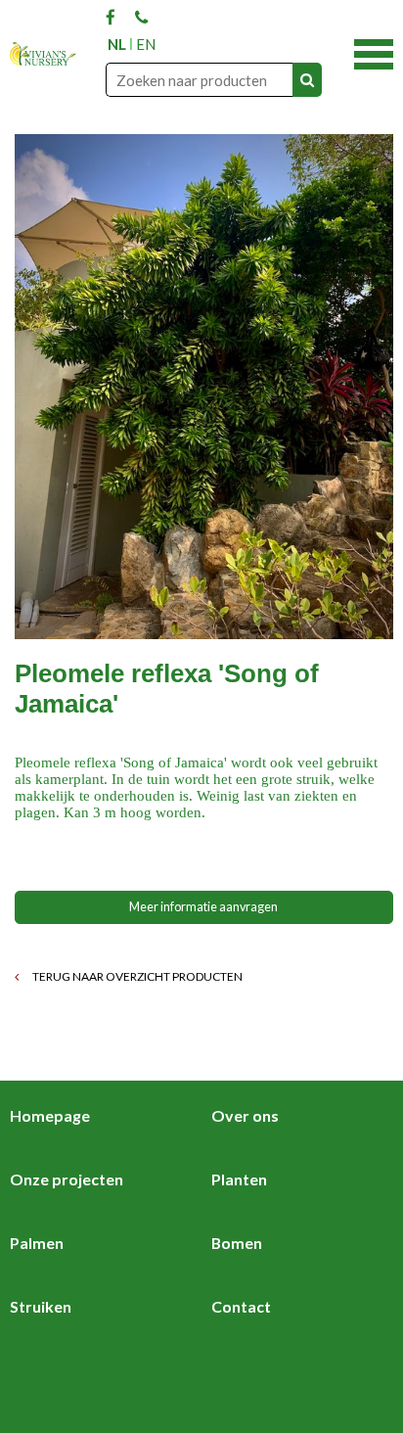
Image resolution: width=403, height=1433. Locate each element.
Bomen (236, 1242)
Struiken (40, 1306)
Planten (239, 1179)
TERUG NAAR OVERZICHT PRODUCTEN (136, 976)
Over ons (245, 1115)
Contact (241, 1306)
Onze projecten (66, 1179)
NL (117, 44)
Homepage (50, 1115)
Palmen (37, 1242)
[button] (373, 51)
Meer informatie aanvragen (203, 907)
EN (146, 44)
